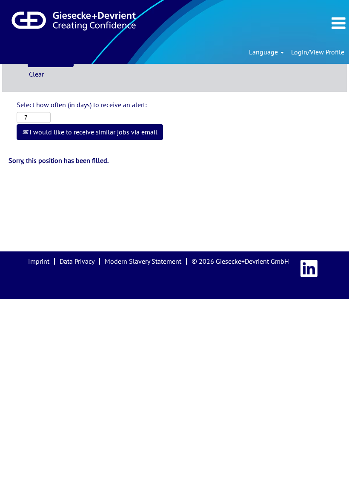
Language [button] (264, 52)
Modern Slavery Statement (143, 261)
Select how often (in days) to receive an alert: (82, 104)
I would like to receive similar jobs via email (92, 132)
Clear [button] (36, 74)
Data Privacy (77, 261)
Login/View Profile (317, 52)
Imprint (38, 261)
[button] (297, 23)
